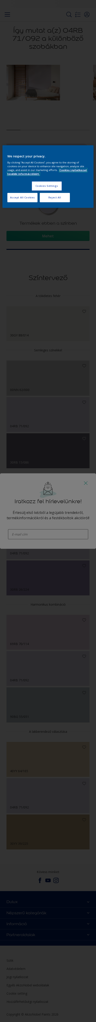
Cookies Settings (46, 186)
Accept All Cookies (22, 197)
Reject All (54, 197)
